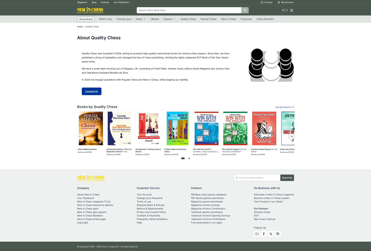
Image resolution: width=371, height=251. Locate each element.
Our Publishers (121, 2)
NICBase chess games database (208, 194)
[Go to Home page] (90, 10)
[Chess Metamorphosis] (91, 128)
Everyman (246, 19)
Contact (268, 2)
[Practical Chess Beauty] (264, 128)
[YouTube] (257, 234)
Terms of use (144, 201)
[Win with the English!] (235, 128)
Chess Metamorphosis (87, 149)
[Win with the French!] (206, 128)
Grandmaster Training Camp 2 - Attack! (148, 150)
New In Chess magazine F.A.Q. (94, 201)
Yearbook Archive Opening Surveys (210, 215)
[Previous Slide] (79, 136)
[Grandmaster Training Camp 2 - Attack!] (149, 128)
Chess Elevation (265, 19)
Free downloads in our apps (206, 222)
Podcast (105, 2)
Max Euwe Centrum (264, 219)
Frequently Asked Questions (152, 219)
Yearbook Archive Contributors (208, 219)
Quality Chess (188, 19)
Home (80, 26)
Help (139, 222)
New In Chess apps (87, 208)
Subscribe (287, 177)
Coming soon (124, 19)
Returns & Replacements (150, 208)
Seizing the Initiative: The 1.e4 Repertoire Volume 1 (119, 150)
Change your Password (149, 198)
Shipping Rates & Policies (150, 205)
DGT (256, 215)
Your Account (144, 194)
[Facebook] (264, 234)
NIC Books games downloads (207, 198)
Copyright (82, 222)
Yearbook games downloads (207, 212)
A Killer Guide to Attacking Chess (175, 150)
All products (86, 19)
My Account (287, 2)
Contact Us (91, 91)
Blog (94, 2)
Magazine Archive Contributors (208, 208)
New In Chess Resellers (90, 215)
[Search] (245, 10)
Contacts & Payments (148, 215)
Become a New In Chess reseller (271, 198)
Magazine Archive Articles (205, 205)
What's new (105, 19)
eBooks (155, 19)
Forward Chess (262, 212)
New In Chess (228, 19)
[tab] (183, 158)
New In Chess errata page (91, 219)
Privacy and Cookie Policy (151, 212)
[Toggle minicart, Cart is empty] (291, 10)
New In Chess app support (91, 212)
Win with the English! (234, 150)
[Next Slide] (291, 136)
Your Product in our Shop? (268, 201)
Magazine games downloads (207, 201)
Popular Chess (208, 19)
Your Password (85, 198)
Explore (168, 19)
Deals (139, 19)
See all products (283, 107)
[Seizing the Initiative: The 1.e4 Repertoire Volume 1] (120, 128)
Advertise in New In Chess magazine (274, 194)
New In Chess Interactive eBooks (95, 205)
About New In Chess (88, 194)
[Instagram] (278, 234)
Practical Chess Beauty (264, 150)
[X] (271, 234)
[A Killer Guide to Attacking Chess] (177, 128)
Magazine (82, 2)
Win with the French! (206, 150)
